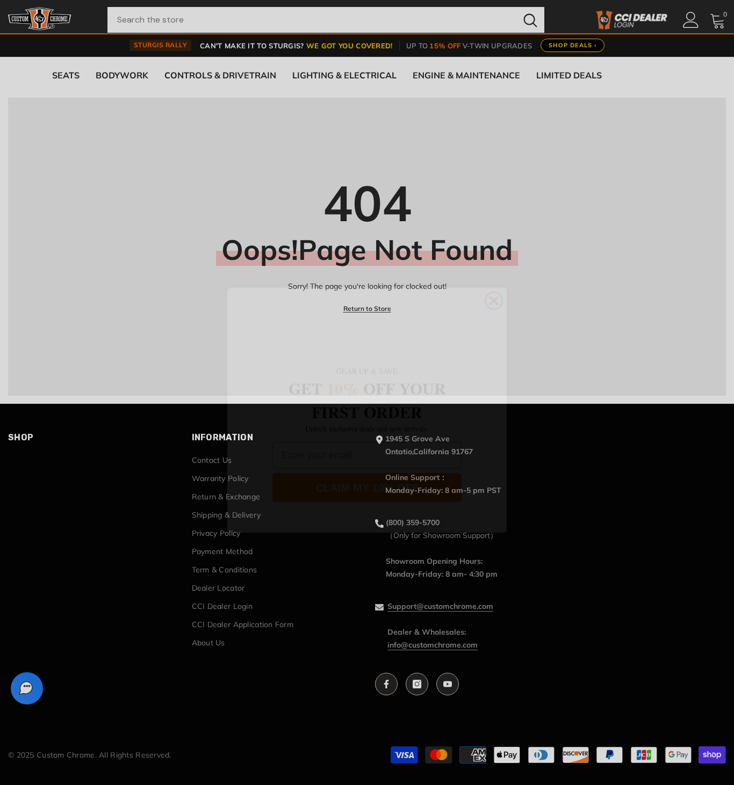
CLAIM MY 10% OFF (367, 470)
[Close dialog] (493, 283)
